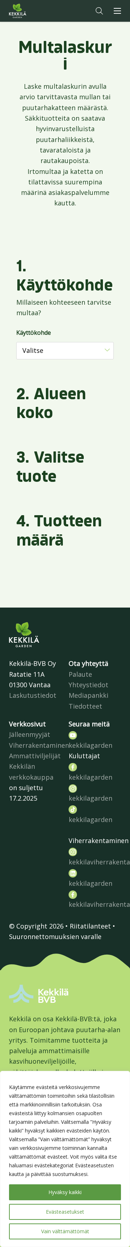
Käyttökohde (33, 333)
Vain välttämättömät (65, 1231)
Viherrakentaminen (39, 745)
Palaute (80, 674)
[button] (99, 11)
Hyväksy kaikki (65, 1192)
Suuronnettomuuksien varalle (55, 936)
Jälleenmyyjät (29, 734)
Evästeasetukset (65, 1211)
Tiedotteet (85, 706)
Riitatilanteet (90, 926)
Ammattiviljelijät (35, 755)
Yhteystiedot (88, 684)
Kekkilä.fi (32, 11)
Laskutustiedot (32, 695)
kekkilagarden (90, 745)
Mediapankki (88, 695)
